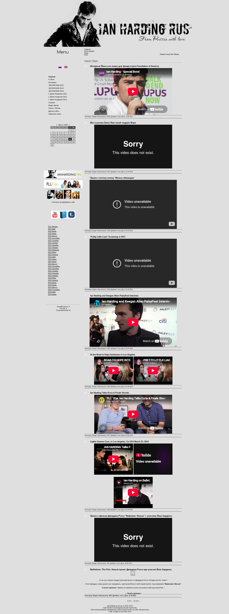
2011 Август (52, 236)
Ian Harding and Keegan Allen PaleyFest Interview (114, 296)
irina (119, 116)
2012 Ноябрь (53, 271)
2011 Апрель (53, 227)
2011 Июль (52, 234)
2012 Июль (52, 262)
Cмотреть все (57, 202)
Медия (94, 116)
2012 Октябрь (53, 269)
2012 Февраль (53, 250)
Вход (86, 53)
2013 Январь (53, 276)
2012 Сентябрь (54, 266)
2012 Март (52, 252)
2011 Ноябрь (53, 243)
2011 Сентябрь (54, 238)
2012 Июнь (52, 259)
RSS (86, 55)
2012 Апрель (53, 255)
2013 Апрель (53, 280)
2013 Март (52, 278)
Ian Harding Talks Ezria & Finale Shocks (109, 393)
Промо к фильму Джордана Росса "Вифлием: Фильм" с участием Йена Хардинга (131, 516)
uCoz (129, 611)
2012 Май (51, 257)
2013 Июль (52, 285)
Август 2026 (63, 125)
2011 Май (51, 229)
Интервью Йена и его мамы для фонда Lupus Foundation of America (124, 66)
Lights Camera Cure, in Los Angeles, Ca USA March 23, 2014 (119, 441)
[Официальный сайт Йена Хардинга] (63, 177)
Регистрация (89, 51)
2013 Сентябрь (54, 290)
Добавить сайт (69, 202)
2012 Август (52, 264)
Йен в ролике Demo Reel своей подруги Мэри (113, 123)
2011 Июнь (52, 231)
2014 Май (51, 292)
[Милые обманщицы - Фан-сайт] (63, 187)
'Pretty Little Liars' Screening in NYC (107, 237)
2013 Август (52, 287)
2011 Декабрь (53, 245)
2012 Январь (53, 248)
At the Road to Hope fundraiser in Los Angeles (112, 354)
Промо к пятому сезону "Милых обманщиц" (112, 178)
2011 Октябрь (53, 241)
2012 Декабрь (53, 273)
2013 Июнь (52, 283)
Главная (87, 49)
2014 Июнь (52, 294)
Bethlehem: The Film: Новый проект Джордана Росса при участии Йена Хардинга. (131, 569)
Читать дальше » (134, 593)
